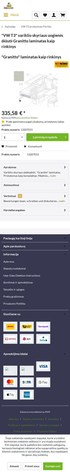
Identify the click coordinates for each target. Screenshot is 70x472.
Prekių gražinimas (13, 296)
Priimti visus (32, 466)
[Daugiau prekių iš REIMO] (62, 64)
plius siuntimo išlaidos (27, 117)
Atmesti (14, 466)
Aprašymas (10, 167)
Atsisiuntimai (11, 185)
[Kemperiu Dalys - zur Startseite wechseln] (8, 5)
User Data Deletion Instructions (21, 275)
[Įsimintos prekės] (44, 15)
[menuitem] (11, 15)
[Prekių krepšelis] (62, 15)
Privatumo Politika (14, 303)
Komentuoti (34, 146)
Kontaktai (53, 419)
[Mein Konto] (53, 15)
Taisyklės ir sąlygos (13, 289)
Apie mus (8, 261)
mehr (52, 175)
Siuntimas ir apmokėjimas (18, 282)
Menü (14, 15)
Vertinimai (10, 196)
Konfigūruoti (52, 466)
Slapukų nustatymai (14, 268)
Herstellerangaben (14, 210)
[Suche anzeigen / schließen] (35, 15)
